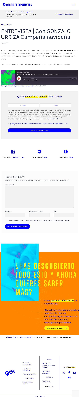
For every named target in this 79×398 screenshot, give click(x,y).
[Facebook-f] (69, 372)
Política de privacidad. (52, 119)
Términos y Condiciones (27, 363)
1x (32, 79)
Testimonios (49, 387)
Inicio (8, 12)
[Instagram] (63, 372)
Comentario (9, 185)
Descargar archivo (7, 86)
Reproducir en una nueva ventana (24, 86)
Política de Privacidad (26, 369)
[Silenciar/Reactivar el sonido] (25, 80)
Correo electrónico (36, 211)
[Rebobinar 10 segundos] (29, 80)
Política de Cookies (29, 374)
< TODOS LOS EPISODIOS (64, 14)
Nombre (8, 211)
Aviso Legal (29, 378)
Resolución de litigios (28, 383)
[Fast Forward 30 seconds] (37, 80)
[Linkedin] (74, 372)
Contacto (49, 377)
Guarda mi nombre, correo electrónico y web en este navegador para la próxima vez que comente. (39, 221)
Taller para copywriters (46, 372)
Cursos (49, 360)
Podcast (14, 12)
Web (55, 211)
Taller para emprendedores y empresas (48, 365)
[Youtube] (69, 377)
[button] (73, 4)
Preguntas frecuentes (46, 382)
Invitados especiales (25, 12)
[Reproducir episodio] (19, 78)
